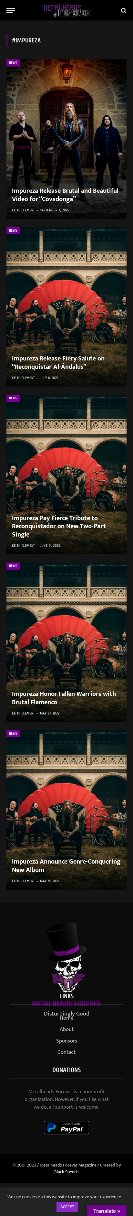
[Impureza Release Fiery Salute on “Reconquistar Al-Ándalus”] (66, 306)
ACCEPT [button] (67, 1207)
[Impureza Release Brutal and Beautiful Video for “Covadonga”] (66, 139)
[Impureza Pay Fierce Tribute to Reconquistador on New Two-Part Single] (66, 474)
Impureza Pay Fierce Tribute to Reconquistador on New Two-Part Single (59, 526)
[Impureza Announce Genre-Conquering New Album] (66, 810)
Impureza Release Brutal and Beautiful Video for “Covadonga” (65, 195)
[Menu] (10, 10)
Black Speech (66, 1172)
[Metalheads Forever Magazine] (67, 10)
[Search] (123, 10)
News (13, 63)
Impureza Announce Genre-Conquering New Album (66, 865)
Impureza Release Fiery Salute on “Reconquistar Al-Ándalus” (58, 362)
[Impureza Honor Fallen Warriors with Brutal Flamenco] (66, 642)
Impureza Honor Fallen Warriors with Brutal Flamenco (64, 698)
